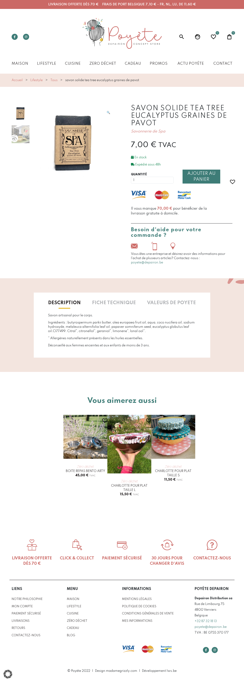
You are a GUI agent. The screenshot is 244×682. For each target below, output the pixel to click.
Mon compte (22, 606)
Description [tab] (64, 302)
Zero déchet (102, 64)
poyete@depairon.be (147, 262)
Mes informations (137, 620)
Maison (20, 64)
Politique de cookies (139, 606)
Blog (71, 635)
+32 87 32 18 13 (206, 621)
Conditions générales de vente (148, 613)
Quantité (139, 174)
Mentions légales (137, 599)
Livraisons (20, 620)
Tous (54, 80)
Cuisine (73, 64)
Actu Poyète (190, 64)
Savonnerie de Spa (148, 131)
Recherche (182, 37)
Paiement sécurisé (26, 613)
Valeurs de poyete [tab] (171, 302)
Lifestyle (46, 64)
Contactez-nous (26, 635)
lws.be (172, 671)
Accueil (17, 80)
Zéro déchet (77, 620)
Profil (198, 37)
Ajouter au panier (201, 176)
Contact (222, 64)
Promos (159, 64)
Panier (229, 36)
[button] (108, 112)
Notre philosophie (27, 599)
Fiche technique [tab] (114, 302)
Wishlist (213, 36)
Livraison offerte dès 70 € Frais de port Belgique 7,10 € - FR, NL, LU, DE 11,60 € (122, 4)
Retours (18, 628)
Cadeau (133, 64)
